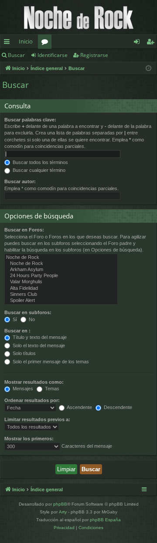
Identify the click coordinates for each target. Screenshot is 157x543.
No (31, 319)
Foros (46, 43)
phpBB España (105, 519)
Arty (63, 511)
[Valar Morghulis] (61, 282)
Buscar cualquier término (38, 170)
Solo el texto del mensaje (38, 345)
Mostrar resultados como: (34, 382)
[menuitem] (64, 528)
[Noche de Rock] (61, 258)
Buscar (16, 55)
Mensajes (22, 388)
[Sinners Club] (61, 295)
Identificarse (53, 55)
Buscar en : (17, 330)
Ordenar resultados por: (32, 400)
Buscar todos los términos (39, 162)
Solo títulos (23, 353)
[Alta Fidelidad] (61, 288)
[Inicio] (78, 17)
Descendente (117, 407)
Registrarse (94, 55)
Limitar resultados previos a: (37, 419)
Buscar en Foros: (24, 229)
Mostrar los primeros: (29, 438)
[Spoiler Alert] (61, 301)
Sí (14, 319)
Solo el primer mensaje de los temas (50, 361)
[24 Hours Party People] (61, 276)
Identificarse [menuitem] (138, 43)
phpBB (60, 504)
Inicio (26, 41)
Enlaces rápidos (8, 43)
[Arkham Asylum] (61, 270)
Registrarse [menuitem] (152, 43)
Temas (51, 388)
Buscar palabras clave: (30, 119)
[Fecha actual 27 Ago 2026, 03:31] (148, 69)
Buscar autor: (20, 181)
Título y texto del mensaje (39, 337)
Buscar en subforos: (27, 312)
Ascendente (79, 407)
